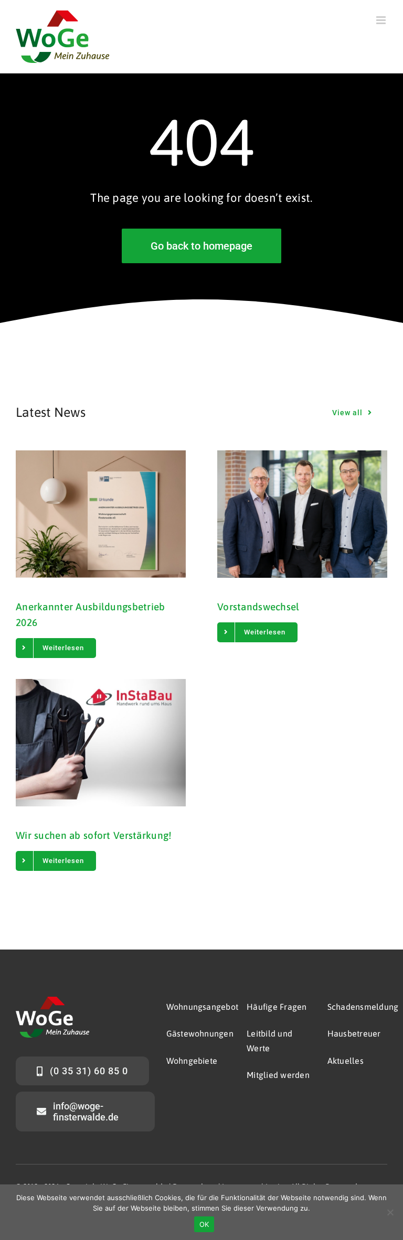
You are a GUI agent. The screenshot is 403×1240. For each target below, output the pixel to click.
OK (204, 1224)
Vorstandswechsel (258, 606)
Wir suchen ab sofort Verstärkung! (94, 835)
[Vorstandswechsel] (302, 514)
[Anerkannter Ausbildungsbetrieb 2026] (101, 514)
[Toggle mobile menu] (381, 20)
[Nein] (390, 1212)
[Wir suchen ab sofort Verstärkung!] (101, 742)
